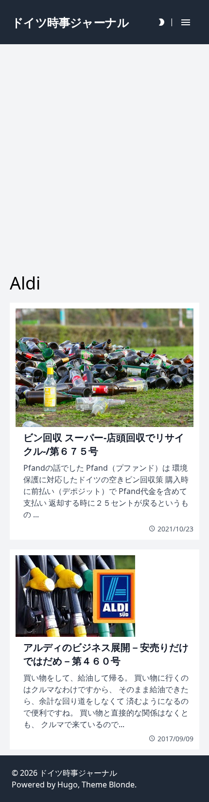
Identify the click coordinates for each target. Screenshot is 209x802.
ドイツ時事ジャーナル (78, 773)
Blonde (122, 784)
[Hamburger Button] (185, 22)
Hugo (67, 784)
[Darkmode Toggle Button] (161, 22)
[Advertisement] (104, 156)
